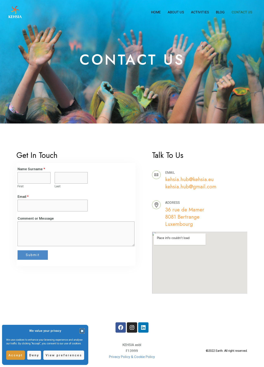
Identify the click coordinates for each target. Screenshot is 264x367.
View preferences (64, 355)
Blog (220, 12)
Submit (33, 255)
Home (156, 12)
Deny (34, 355)
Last (57, 186)
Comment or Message (36, 218)
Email (23, 197)
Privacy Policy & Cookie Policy (132, 357)
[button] (82, 331)
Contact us (242, 12)
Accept (15, 355)
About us (176, 12)
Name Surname (31, 169)
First (21, 186)
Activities (200, 12)
